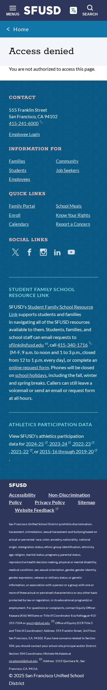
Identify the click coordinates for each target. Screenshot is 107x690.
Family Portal (22, 206)
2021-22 (20, 451)
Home (21, 29)
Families (17, 161)
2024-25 (35, 443)
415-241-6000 (24, 123)
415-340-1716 (72, 345)
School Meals (69, 206)
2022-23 (82, 443)
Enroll (15, 215)
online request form (29, 367)
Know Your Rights (73, 215)
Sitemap (86, 502)
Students (17, 170)
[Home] (42, 12)
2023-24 (58, 443)
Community (67, 161)
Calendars (19, 224)
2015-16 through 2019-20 (67, 451)
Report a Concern (73, 224)
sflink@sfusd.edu (26, 345)
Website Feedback (34, 510)
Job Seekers (67, 170)
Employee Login (24, 134)
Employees (19, 179)
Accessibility (22, 495)
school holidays (31, 375)
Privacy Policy (50, 502)
